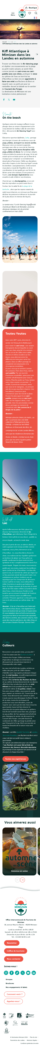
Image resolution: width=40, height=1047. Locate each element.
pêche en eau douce (20, 536)
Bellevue (9, 427)
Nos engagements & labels (16, 987)
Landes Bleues (28, 430)
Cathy (27, 137)
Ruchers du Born (27, 654)
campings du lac (11, 430)
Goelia (15, 437)
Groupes (9, 979)
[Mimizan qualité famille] (6, 1022)
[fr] (35, 18)
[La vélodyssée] (19, 1015)
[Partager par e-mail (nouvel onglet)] (14, 100)
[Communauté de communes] (11, 1015)
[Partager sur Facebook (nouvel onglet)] (4, 100)
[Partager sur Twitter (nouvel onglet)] (9, 100)
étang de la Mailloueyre (23, 342)
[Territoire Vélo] (24, 1022)
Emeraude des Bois (21, 427)
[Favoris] (30, 13)
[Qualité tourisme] (15, 1022)
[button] (36, 13)
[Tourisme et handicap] (6, 1030)
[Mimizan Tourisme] (22, 12)
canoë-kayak (7, 565)
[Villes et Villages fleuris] (30, 1015)
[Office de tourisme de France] (4, 1015)
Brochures (10, 983)
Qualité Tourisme (23, 732)
